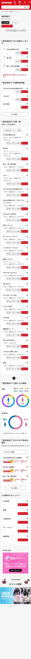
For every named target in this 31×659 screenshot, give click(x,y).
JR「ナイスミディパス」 (15, 261)
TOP (2, 11)
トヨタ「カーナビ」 (14, 151)
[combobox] (17, 130)
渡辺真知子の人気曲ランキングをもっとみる (15, 75)
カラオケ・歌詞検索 (9, 11)
